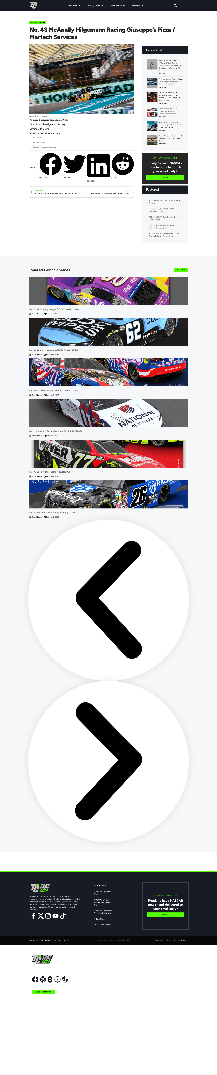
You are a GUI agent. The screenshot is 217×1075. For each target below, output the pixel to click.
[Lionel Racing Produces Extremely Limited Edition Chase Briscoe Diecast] (152, 112)
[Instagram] (48, 916)
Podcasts (135, 5)
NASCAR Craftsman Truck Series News (103, 911)
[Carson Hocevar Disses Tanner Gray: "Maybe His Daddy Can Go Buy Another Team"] (152, 83)
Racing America (39, 1045)
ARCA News (99, 919)
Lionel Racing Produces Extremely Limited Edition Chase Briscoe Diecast (169, 111)
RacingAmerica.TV (40, 1051)
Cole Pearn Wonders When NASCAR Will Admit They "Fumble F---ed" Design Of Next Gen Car (169, 96)
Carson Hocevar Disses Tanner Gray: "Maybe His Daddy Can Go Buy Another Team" (171, 81)
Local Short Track (102, 924)
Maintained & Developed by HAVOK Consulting (113, 940)
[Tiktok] (63, 916)
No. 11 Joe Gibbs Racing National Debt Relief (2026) (56, 431)
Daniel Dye (37, 138)
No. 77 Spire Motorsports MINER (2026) (50, 471)
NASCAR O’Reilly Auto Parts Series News (102, 902)
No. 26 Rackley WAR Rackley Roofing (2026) (52, 512)
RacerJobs (37, 1056)
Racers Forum (38, 1068)
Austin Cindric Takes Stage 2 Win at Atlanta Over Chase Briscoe (170, 138)
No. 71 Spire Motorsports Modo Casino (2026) (53, 390)
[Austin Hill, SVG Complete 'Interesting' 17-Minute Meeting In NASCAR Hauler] (152, 126)
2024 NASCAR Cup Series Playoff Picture (165, 201)
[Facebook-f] (33, 916)
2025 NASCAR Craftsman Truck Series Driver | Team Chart (164, 234)
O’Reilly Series (93, 5)
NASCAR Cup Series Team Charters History (161, 210)
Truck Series (116, 5)
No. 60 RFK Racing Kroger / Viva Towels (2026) (54, 309)
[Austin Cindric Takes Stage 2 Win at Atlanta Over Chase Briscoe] (152, 139)
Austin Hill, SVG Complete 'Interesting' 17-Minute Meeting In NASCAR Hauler (171, 124)
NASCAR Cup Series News (103, 892)
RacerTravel (37, 1062)
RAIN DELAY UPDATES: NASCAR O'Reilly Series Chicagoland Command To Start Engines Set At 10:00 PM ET (171, 66)
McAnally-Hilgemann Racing (44, 147)
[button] (175, 6)
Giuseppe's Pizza (39, 142)
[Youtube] (55, 916)
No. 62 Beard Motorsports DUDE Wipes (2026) (53, 350)
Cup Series (72, 5)
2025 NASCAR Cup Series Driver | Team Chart (164, 218)
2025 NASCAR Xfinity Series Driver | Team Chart (162, 226)
